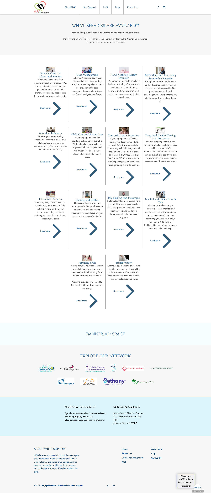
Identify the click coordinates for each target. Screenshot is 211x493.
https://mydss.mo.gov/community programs (85, 419)
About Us (69, 7)
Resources (127, 453)
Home (125, 449)
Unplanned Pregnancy (132, 457)
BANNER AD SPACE (105, 334)
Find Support (89, 7)
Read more (45, 108)
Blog (117, 7)
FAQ (105, 7)
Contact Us (132, 7)
